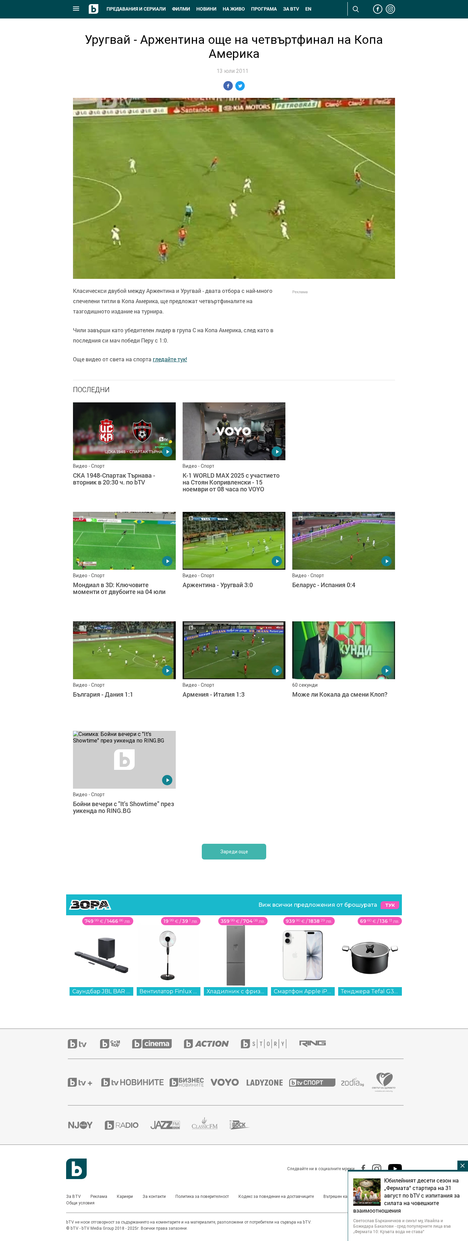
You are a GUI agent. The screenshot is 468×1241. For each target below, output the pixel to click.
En (308, 9)
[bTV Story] (269, 1043)
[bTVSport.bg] (315, 1082)
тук (390, 905)
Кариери (125, 1196)
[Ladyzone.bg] (268, 1082)
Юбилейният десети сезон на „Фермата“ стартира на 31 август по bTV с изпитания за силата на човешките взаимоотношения (406, 1195)
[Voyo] (228, 1082)
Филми (181, 9)
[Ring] (318, 1043)
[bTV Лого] (76, 1169)
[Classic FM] (211, 1125)
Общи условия (80, 1203)
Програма (264, 9)
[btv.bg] (84, 1043)
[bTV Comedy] (116, 1043)
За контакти (154, 1196)
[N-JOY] (86, 1125)
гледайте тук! (170, 359)
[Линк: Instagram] (373, 1169)
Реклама (98, 1196)
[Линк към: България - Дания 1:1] (124, 672)
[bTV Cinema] (158, 1043)
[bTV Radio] (127, 1125)
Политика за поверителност (202, 1196)
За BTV (73, 1196)
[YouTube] (391, 1169)
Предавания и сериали (136, 9)
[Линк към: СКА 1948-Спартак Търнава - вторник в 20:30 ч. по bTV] (124, 453)
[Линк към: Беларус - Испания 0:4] (343, 563)
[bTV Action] (212, 1043)
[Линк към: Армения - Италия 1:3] (234, 672)
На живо (234, 9)
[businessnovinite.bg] (190, 1082)
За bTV (291, 9)
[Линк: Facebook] (360, 1169)
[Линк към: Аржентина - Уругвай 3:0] (234, 563)
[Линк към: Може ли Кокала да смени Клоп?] (343, 672)
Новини (206, 9)
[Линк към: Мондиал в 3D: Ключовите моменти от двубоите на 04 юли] (124, 563)
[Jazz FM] (171, 1125)
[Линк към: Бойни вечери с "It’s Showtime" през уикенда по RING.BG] (124, 782)
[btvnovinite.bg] (134, 1082)
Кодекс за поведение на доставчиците (276, 1196)
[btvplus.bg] (84, 1082)
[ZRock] (246, 1125)
